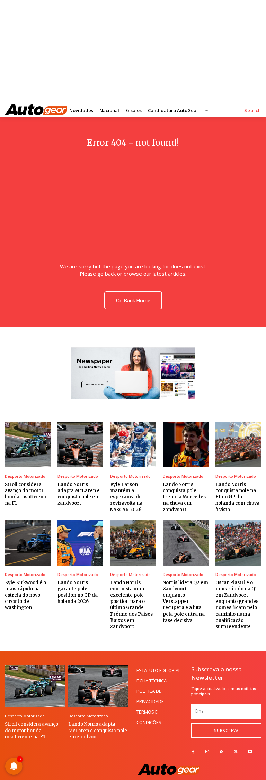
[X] (235, 751)
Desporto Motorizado (25, 476)
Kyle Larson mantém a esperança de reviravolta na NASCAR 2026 (126, 497)
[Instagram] (207, 751)
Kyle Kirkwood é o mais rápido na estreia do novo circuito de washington (25, 595)
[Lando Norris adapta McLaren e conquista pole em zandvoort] (80, 444)
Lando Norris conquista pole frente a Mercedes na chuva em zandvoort (184, 497)
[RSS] (221, 751)
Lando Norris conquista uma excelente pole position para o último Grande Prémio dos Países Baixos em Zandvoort (131, 605)
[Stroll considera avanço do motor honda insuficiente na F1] (28, 444)
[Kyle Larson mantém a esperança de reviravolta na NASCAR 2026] (133, 444)
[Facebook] (193, 751)
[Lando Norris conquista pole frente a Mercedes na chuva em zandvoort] (186, 444)
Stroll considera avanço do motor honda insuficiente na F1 (26, 493)
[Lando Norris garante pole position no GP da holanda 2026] (80, 543)
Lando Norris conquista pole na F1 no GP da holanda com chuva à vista (237, 497)
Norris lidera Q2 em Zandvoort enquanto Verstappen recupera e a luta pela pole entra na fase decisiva (185, 601)
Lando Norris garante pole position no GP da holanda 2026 (77, 592)
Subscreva (226, 730)
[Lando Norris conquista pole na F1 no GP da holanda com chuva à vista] (238, 444)
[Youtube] (250, 751)
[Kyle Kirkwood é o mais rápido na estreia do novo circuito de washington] (28, 543)
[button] (252, 110)
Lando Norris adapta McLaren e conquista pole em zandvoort (78, 493)
